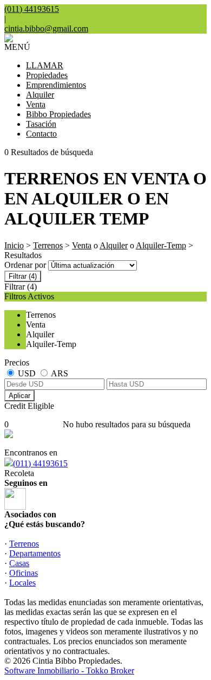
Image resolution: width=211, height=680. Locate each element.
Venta (35, 104)
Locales (22, 582)
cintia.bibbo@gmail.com (46, 28)
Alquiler (40, 94)
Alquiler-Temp (161, 245)
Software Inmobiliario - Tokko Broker (69, 670)
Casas (19, 563)
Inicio (14, 245)
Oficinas (23, 573)
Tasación (41, 124)
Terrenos (48, 245)
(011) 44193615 (40, 463)
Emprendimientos (56, 84)
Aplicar (19, 396)
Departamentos (35, 553)
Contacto (41, 133)
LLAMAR (44, 65)
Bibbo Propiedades (58, 114)
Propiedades (47, 75)
